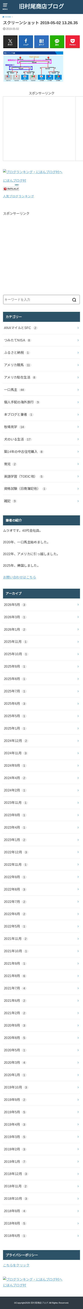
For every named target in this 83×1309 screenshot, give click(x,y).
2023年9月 (14, 815)
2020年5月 (14, 1050)
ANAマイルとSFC (20, 328)
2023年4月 (14, 827)
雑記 (10, 501)
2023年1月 (14, 840)
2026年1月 (14, 629)
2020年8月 (14, 1038)
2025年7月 (14, 691)
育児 (10, 464)
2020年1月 (14, 1075)
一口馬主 (14, 390)
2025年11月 (15, 641)
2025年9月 (14, 666)
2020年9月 (14, 1025)
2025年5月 (14, 716)
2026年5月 (14, 604)
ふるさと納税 (16, 352)
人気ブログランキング (18, 196)
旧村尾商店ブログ (41, 6)
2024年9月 (14, 765)
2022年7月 (14, 901)
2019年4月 (14, 1124)
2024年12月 (15, 740)
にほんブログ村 (14, 180)
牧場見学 (14, 427)
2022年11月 (15, 864)
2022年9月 (14, 877)
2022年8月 (14, 889)
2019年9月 (14, 1099)
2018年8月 (14, 1223)
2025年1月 (14, 728)
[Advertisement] (39, 128)
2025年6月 (14, 703)
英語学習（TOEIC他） (23, 476)
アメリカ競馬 (17, 365)
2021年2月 (14, 1013)
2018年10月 (15, 1198)
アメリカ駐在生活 (19, 377)
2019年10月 (15, 1087)
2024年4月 (14, 778)
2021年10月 (15, 951)
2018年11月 (15, 1186)
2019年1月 (14, 1161)
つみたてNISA (17, 340)
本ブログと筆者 (18, 414)
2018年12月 (15, 1174)
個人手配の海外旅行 (21, 402)
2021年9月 (14, 963)
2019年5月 (14, 1112)
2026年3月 (14, 617)
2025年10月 (15, 654)
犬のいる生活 (17, 439)
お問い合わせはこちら (19, 577)
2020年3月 (14, 1062)
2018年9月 (14, 1211)
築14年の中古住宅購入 (23, 451)
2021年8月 (14, 976)
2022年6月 (14, 914)
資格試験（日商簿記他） (24, 488)
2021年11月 (15, 938)
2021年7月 (14, 988)
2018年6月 (14, 1235)
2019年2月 (14, 1149)
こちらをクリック (16, 1265)
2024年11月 (15, 753)
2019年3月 (14, 1137)
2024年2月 (14, 790)
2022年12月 (15, 852)
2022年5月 (14, 926)
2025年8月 (14, 679)
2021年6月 (14, 1000)
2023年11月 (15, 802)
